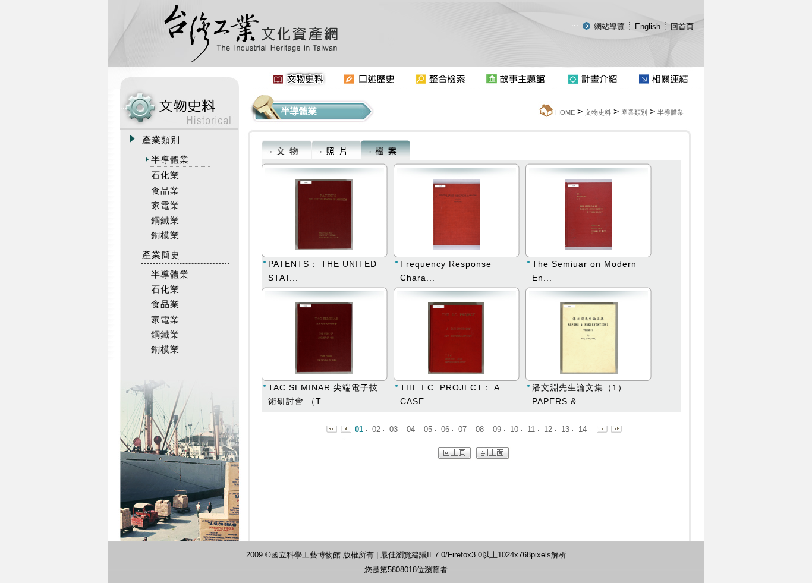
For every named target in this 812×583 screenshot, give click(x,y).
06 (445, 429)
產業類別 (634, 112)
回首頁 (682, 26)
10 (514, 429)
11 (531, 429)
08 (480, 429)
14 (582, 429)
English (647, 26)
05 (428, 429)
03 (393, 429)
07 (462, 429)
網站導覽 (609, 26)
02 (376, 429)
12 (548, 429)
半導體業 (670, 112)
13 (565, 429)
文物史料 (598, 112)
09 (497, 429)
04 (411, 429)
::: (574, 26)
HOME (565, 112)
